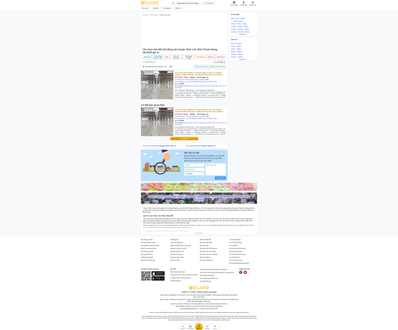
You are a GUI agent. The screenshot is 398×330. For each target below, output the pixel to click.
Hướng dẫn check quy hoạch (150, 245)
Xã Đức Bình (193, 81)
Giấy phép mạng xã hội (207, 275)
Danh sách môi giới (176, 254)
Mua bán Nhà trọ (205, 257)
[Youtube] (245, 272)
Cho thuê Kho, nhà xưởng (237, 254)
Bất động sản (174, 239)
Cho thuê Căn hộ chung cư (237, 248)
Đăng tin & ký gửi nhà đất (178, 248)
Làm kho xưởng (198, 86)
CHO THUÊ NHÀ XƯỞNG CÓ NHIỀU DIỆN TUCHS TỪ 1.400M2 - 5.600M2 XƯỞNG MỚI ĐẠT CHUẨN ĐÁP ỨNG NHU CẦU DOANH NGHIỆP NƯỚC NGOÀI (198, 74)
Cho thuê (145, 8)
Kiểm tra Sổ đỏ (175, 260)
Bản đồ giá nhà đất (147, 251)
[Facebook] (240, 272)
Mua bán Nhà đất (205, 239)
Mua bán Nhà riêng (206, 242)
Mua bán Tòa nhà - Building (208, 254)
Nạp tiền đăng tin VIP (177, 251)
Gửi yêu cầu (220, 178)
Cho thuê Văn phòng (235, 251)
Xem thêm (184, 139)
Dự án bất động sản (176, 242)
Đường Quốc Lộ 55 (182, 79)
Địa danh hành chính (177, 257)
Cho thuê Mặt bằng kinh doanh (239, 263)
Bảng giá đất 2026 (147, 254)
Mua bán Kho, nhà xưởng (208, 251)
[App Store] (158, 273)
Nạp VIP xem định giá (148, 260)
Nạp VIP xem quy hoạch (148, 248)
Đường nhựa (188, 86)
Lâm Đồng (202, 79)
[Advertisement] (184, 32)
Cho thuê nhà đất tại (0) (159, 146)
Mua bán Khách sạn (206, 260)
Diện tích (178, 8)
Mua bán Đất (204, 245)
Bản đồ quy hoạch (147, 239)
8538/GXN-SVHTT (203, 299)
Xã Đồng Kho (193, 79)
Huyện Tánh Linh (165, 15)
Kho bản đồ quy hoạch (148, 242)
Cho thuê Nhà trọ (234, 257)
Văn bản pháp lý (175, 281)
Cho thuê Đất (233, 245)
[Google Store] (158, 278)
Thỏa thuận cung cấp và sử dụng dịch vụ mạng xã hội (217, 272)
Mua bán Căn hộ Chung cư (208, 248)
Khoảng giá (166, 8)
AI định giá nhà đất (147, 257)
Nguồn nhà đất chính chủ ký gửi (180, 245)
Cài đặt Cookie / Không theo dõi (180, 278)
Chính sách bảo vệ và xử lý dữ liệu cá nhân (183, 275)
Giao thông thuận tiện (210, 86)
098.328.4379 (213, 308)
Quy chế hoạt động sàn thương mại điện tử (213, 269)
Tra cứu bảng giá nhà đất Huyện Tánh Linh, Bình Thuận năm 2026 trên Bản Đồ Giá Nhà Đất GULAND (199, 198)
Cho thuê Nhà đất (235, 239)
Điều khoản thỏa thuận (177, 272)
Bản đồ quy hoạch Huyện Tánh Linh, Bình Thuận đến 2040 (199, 186)
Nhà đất (155, 8)
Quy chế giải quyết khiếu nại (209, 278)
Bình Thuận (154, 15)
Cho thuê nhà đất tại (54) (201, 146)
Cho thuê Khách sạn (235, 260)
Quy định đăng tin (205, 281)
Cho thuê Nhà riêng (235, 242)
